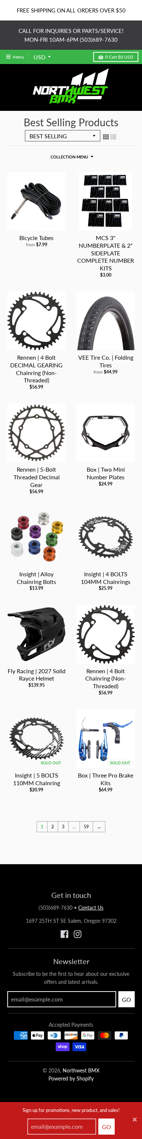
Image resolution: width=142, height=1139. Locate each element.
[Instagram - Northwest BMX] (77, 934)
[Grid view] (106, 136)
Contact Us (90, 907)
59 (86, 826)
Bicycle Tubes (36, 237)
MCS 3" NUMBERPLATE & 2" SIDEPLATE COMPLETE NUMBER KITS (105, 252)
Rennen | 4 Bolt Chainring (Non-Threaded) (105, 678)
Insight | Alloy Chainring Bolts (36, 577)
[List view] (113, 136)
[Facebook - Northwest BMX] (64, 934)
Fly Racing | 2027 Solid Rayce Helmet (37, 674)
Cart (119, 57)
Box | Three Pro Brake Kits (105, 779)
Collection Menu (69, 156)
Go (106, 1126)
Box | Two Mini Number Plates (106, 473)
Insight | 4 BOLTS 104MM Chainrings (105, 577)
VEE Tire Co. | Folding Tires (105, 361)
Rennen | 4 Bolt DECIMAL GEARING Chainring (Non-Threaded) (36, 368)
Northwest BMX (81, 1070)
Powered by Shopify (71, 1078)
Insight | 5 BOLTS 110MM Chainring (36, 779)
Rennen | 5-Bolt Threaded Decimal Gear (36, 477)
